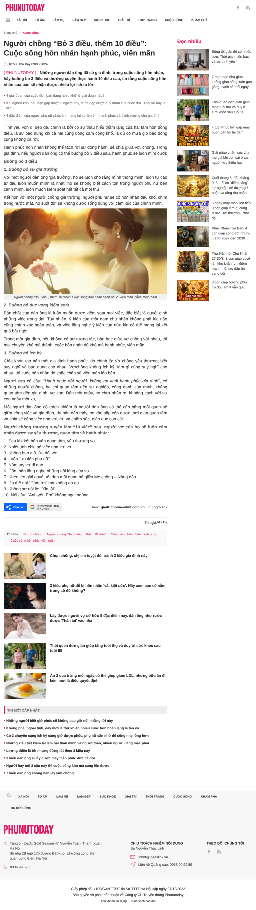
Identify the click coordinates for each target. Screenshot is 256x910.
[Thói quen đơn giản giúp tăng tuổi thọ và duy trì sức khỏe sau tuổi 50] (25, 656)
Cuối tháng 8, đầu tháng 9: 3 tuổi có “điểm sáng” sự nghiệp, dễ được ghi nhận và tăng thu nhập (230, 185)
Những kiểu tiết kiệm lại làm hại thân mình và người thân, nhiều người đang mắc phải (77, 743)
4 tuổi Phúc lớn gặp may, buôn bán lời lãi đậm (231, 129)
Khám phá (199, 20)
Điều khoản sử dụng (113, 901)
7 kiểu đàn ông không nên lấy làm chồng (40, 773)
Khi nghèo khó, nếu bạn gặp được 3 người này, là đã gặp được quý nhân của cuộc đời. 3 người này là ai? (86, 105)
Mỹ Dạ (162, 522)
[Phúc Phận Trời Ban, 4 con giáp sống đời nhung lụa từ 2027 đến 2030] (193, 236)
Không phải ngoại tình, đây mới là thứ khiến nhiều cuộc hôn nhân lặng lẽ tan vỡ (73, 728)
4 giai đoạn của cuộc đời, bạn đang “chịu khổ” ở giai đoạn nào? (55, 95)
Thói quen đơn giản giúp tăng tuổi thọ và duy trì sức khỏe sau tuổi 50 (105, 648)
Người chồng (32, 534)
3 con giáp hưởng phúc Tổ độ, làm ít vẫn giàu (230, 284)
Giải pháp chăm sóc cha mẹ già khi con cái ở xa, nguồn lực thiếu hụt (230, 157)
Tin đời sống (21, 808)
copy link (160, 507)
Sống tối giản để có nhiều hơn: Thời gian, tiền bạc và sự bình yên (231, 56)
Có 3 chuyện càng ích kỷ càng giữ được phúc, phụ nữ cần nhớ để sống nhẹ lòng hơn (77, 736)
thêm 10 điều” (96, 534)
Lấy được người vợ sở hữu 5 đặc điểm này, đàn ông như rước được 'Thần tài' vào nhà (106, 618)
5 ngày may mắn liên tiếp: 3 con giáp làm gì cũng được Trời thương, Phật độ (232, 210)
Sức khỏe (102, 20)
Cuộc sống (174, 20)
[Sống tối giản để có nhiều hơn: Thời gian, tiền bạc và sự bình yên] (193, 59)
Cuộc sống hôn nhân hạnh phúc (134, 534)
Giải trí (124, 20)
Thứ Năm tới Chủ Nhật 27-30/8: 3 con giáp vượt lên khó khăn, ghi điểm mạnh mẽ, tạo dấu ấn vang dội (231, 263)
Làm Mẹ (58, 20)
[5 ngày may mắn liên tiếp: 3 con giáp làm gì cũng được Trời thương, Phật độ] (193, 211)
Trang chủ (10, 32)
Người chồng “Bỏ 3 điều (64, 534)
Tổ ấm (40, 20)
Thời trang (147, 20)
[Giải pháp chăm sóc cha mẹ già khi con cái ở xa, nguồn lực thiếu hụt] (193, 160)
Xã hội (22, 20)
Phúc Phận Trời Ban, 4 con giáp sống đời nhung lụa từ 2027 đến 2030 (231, 233)
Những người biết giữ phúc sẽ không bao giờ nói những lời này (59, 721)
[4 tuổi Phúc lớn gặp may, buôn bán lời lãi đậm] (193, 135)
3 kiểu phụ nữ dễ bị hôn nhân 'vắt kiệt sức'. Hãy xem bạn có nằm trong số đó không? (107, 588)
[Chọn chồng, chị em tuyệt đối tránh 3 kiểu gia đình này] (25, 566)
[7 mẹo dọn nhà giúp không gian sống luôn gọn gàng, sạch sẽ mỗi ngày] (193, 85)
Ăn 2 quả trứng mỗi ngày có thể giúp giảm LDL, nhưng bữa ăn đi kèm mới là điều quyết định (108, 678)
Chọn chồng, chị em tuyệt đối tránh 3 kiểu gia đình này (99, 556)
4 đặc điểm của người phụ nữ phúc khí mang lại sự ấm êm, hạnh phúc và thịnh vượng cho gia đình (83, 115)
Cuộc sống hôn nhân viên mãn (32, 540)
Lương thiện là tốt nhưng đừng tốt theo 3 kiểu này (48, 751)
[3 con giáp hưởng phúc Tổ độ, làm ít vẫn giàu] (193, 290)
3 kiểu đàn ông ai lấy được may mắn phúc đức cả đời (50, 758)
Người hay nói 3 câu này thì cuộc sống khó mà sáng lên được (57, 766)
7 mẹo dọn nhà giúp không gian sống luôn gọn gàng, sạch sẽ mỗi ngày (232, 82)
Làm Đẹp (79, 20)
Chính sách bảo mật (143, 901)
